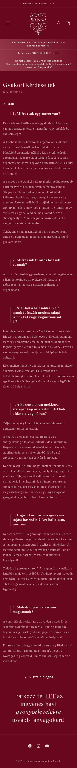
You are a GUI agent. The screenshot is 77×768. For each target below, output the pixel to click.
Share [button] (11, 103)
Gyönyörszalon (32, 761)
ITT (51, 696)
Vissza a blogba (41, 677)
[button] (8, 23)
